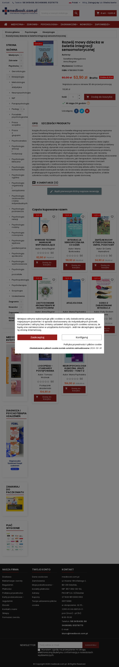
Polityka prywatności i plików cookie (83, 344)
